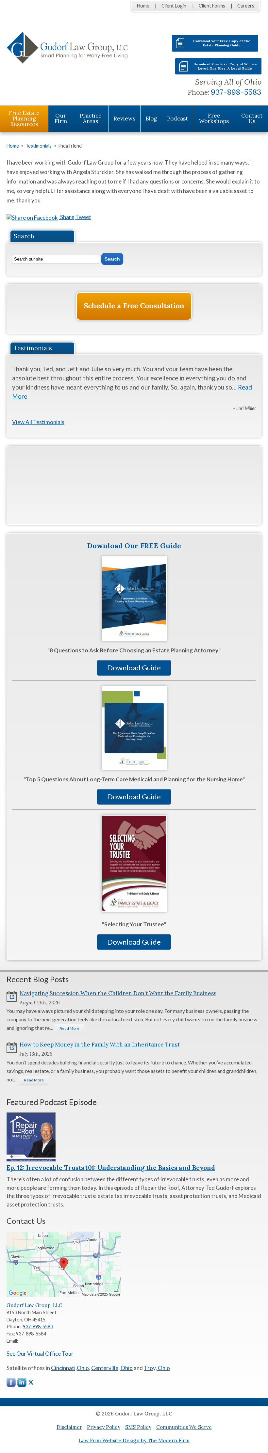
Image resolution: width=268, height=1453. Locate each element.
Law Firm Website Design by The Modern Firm (134, 1440)
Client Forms (212, 5)
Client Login (173, 5)
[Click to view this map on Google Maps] (64, 1295)
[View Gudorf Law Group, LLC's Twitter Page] (31, 1382)
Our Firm (61, 118)
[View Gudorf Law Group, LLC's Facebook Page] (11, 1384)
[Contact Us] (134, 306)
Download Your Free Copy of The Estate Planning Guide (221, 43)
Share (66, 217)
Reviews (124, 118)
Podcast (177, 118)
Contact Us (251, 118)
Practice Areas (91, 118)
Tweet (83, 217)
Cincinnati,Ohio (70, 1368)
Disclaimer (69, 1427)
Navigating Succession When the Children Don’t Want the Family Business (118, 993)
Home (143, 5)
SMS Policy (138, 1427)
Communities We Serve (184, 1427)
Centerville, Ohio (112, 1368)
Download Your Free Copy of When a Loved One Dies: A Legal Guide (225, 66)
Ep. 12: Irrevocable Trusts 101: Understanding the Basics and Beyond (111, 1168)
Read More (69, 1028)
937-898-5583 (236, 92)
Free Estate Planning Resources (24, 118)
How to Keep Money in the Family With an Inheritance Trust (100, 1044)
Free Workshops (214, 118)
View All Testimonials (38, 422)
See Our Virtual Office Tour (40, 1353)
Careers (245, 5)
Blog (151, 118)
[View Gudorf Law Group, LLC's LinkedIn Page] (22, 1384)
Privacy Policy (103, 1427)
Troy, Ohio (157, 1368)
